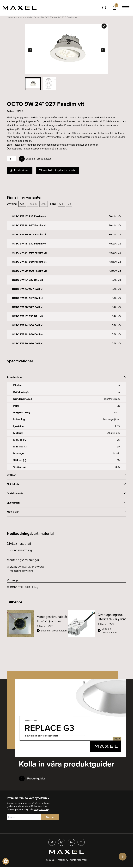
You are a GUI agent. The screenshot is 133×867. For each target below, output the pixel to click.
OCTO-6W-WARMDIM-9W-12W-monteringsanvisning (27, 569)
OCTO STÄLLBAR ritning (24, 587)
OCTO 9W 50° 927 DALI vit (27, 307)
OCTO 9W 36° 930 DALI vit (27, 334)
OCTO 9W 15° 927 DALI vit (27, 280)
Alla (22, 204)
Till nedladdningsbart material (57, 170)
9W (42, 17)
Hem (9, 17)
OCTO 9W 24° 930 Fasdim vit (29, 253)
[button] (52, 631)
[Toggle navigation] (125, 8)
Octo (36, 17)
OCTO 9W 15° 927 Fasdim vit (29, 216)
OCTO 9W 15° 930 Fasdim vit (29, 243)
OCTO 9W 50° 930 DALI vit (27, 343)
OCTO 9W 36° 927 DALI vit (27, 298)
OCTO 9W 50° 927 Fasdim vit (29, 234)
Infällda (28, 17)
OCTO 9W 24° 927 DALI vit (27, 289)
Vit (69, 204)
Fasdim (33, 204)
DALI (43, 204)
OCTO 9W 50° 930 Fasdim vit (29, 271)
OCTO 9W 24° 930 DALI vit (27, 325)
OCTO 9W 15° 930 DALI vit (27, 316)
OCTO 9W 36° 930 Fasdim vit (29, 262)
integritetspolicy (41, 809)
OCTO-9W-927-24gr (21, 550)
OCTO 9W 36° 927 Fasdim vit (29, 225)
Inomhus (18, 17)
